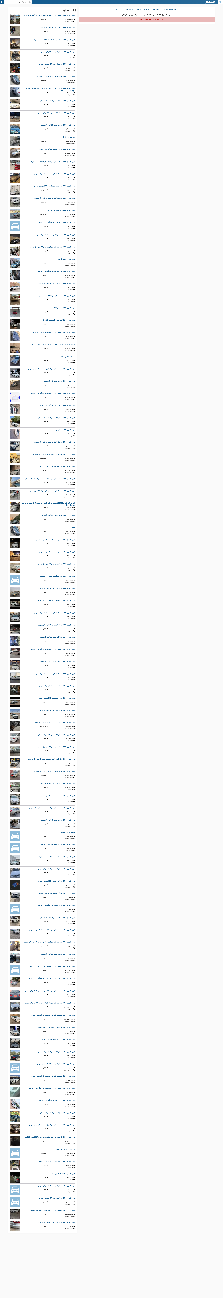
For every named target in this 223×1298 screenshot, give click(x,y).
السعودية (171, 9)
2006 (115, 9)
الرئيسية (177, 9)
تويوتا (124, 9)
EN (2, 2)
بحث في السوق (23, 2)
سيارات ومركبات (146, 9)
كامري (120, 9)
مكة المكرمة (164, 9)
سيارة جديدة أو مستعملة (134, 9)
